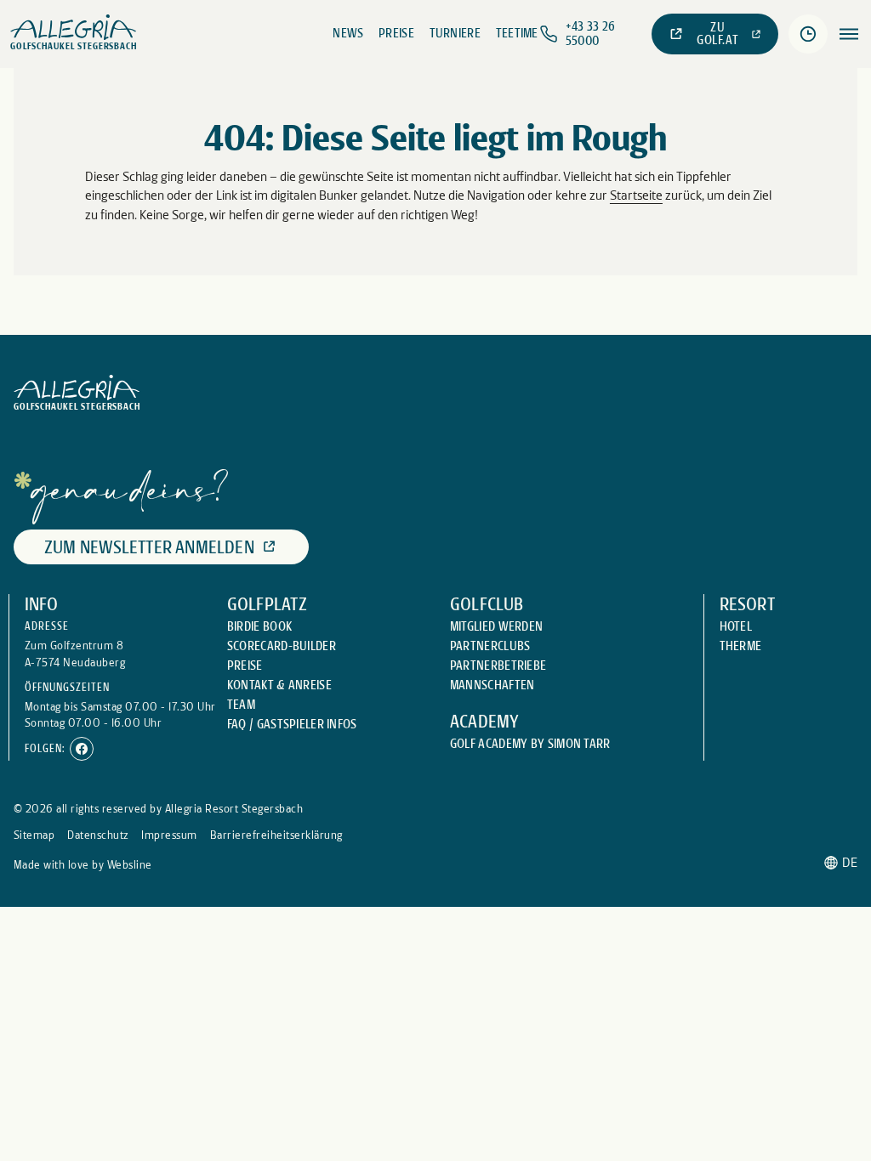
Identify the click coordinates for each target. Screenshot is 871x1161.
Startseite (636, 195)
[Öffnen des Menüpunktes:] (849, 34)
